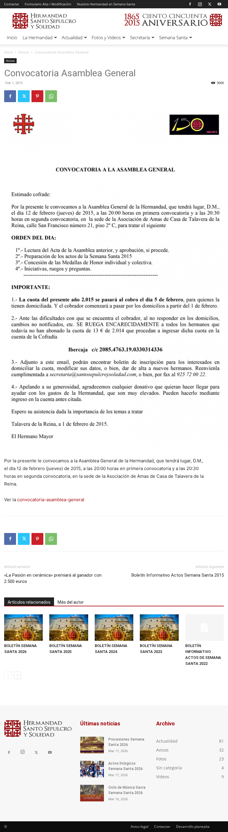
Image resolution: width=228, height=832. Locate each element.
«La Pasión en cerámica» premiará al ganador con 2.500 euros (53, 578)
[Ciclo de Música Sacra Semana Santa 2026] (92, 793)
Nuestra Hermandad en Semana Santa (106, 4)
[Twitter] (209, 4)
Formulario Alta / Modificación (48, 4)
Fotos (161, 759)
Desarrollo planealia (193, 826)
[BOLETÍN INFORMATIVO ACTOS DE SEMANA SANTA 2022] (204, 627)
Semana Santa (173, 37)
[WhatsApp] (51, 96)
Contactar (11, 4)
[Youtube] (219, 4)
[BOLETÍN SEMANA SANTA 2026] (23, 627)
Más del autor (71, 602)
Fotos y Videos (106, 37)
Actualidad (72, 37)
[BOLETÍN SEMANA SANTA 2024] (114, 627)
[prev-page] (8, 675)
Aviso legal (139, 826)
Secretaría (140, 37)
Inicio (12, 37)
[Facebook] (190, 4)
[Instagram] (199, 4)
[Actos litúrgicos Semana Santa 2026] (92, 769)
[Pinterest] (37, 96)
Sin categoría (169, 768)
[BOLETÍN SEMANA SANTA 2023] (159, 627)
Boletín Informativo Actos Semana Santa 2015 (178, 575)
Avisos (23, 52)
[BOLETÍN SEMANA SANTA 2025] (68, 627)
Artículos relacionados (29, 602)
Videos (162, 776)
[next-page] (17, 675)
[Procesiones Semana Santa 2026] (92, 745)
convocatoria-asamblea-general (50, 499)
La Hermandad (38, 37)
